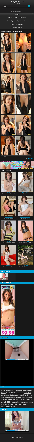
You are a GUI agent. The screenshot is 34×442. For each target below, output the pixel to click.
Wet (11, 406)
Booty (3, 393)
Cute (12, 395)
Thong (14, 404)
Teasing (12, 266)
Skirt (13, 218)
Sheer (18, 399)
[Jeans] (4, 276)
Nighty (23, 397)
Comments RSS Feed (19, 11)
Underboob (30, 242)
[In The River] (25, 255)
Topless (24, 404)
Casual (27, 392)
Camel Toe (21, 392)
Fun (26, 193)
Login (19, 8)
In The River (25, 265)
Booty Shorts (23, 242)
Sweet (25, 402)
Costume (7, 242)
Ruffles (9, 399)
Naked (6, 193)
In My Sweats (25, 192)
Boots (7, 218)
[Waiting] (9, 182)
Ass (9, 390)
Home (17, 14)
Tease (29, 193)
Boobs (24, 390)
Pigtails (3, 399)
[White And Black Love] (25, 206)
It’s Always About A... (25, 241)
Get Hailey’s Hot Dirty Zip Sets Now (17, 21)
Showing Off (12, 193)
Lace (11, 397)
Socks (13, 242)
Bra (18, 392)
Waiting (8, 192)
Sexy (9, 193)
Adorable (4, 390)
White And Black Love (25, 217)
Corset (10, 218)
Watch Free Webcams (17, 24)
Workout (14, 406)
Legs (14, 397)
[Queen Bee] (9, 231)
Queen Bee (8, 241)
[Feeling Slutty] (9, 255)
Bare (24, 193)
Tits (19, 404)
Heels (27, 218)
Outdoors (29, 266)
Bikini (23, 266)
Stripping (19, 402)
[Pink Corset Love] (9, 206)
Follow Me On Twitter (17, 27)
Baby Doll (13, 390)
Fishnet (21, 395)
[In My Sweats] (25, 182)
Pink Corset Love (9, 217)
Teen (9, 404)
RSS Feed (13, 11)
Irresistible (5, 397)
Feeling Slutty (9, 265)
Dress (29, 158)
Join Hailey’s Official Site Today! (17, 17)
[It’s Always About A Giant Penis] (25, 231)
